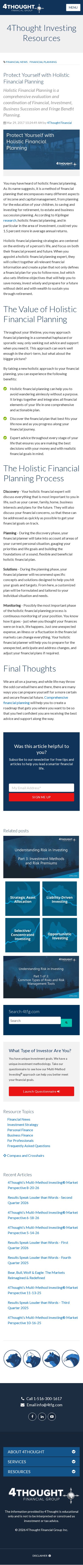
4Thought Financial (59, 123)
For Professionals (20, 1140)
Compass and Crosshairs (25, 1155)
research (9, 220)
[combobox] (35, 1020)
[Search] (66, 1022)
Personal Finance (20, 1130)
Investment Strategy (22, 1124)
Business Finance (20, 1135)
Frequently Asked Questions (28, 1146)
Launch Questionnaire (40, 1091)
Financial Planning (43, 62)
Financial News (17, 62)
